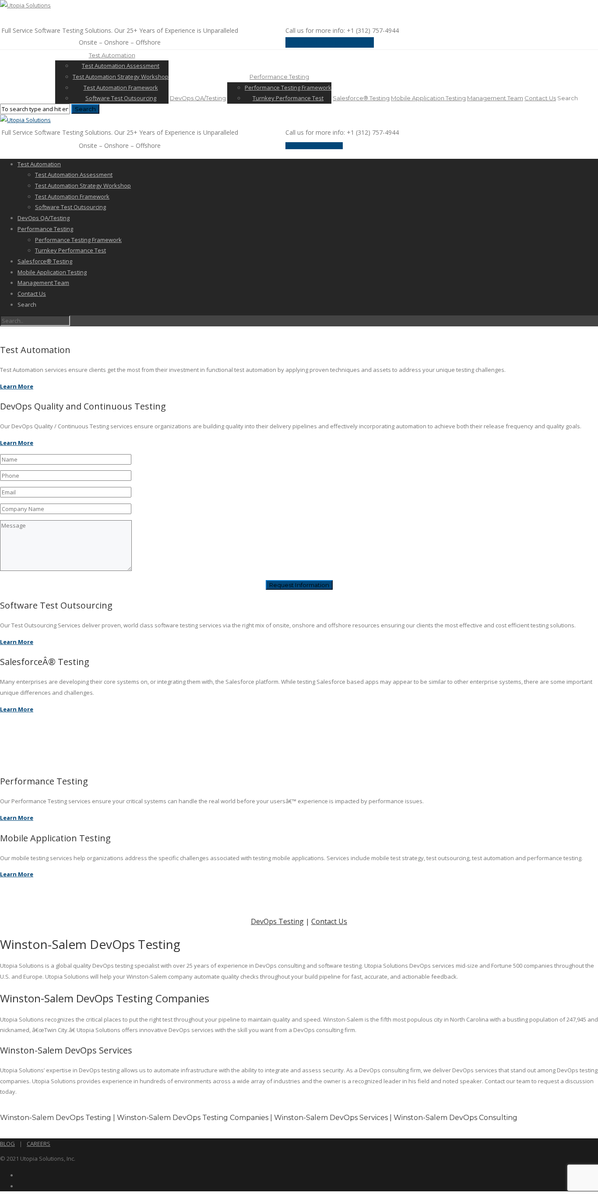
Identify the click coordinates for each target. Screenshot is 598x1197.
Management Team (495, 98)
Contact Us (540, 98)
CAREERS (38, 1144)
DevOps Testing (277, 921)
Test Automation (112, 55)
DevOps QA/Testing (198, 98)
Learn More (16, 386)
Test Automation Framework (121, 87)
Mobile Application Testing (428, 98)
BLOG (7, 1144)
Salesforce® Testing (361, 98)
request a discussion (329, 42)
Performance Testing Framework (288, 87)
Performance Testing (279, 76)
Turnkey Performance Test (288, 98)
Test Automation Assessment (120, 66)
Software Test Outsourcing (120, 98)
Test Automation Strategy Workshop (121, 76)
